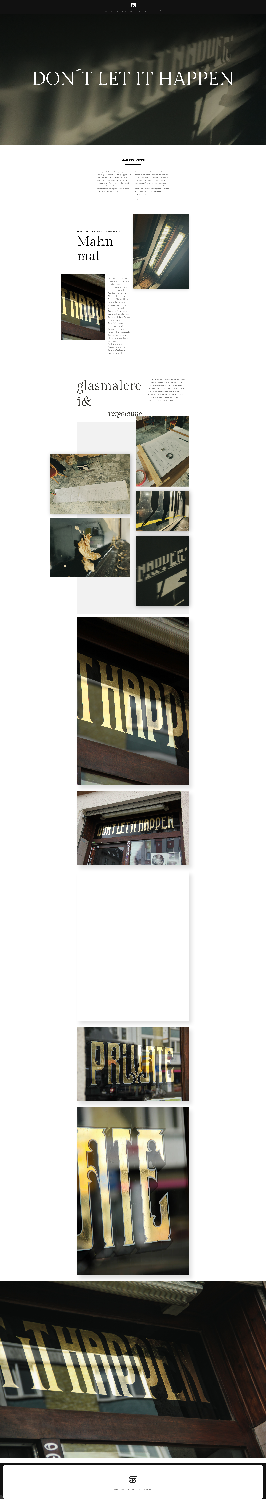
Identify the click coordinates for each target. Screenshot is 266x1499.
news (139, 11)
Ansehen (138, 199)
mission (127, 11)
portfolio (112, 11)
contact (150, 11)
